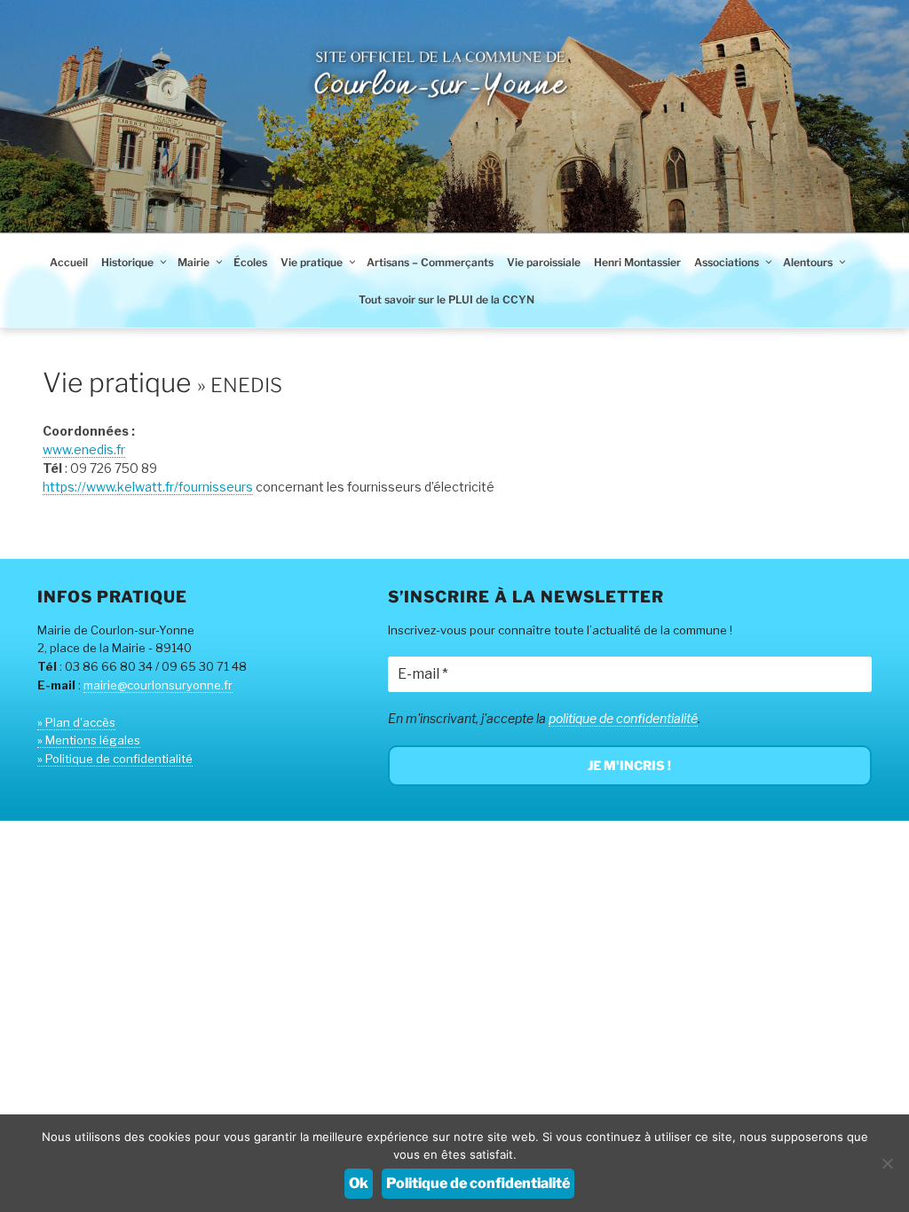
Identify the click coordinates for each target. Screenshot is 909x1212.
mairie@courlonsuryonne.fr (158, 685)
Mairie (193, 262)
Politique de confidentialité (478, 1183)
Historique (127, 262)
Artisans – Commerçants (430, 262)
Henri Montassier (637, 262)
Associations (726, 262)
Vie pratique (312, 262)
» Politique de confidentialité (115, 759)
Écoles (250, 262)
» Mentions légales (88, 740)
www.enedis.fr (84, 449)
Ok (358, 1183)
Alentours (808, 262)
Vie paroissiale (544, 262)
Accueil (69, 262)
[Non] (887, 1163)
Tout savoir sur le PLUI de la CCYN (446, 299)
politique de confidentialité (623, 718)
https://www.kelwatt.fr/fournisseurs (148, 486)
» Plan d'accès (76, 722)
